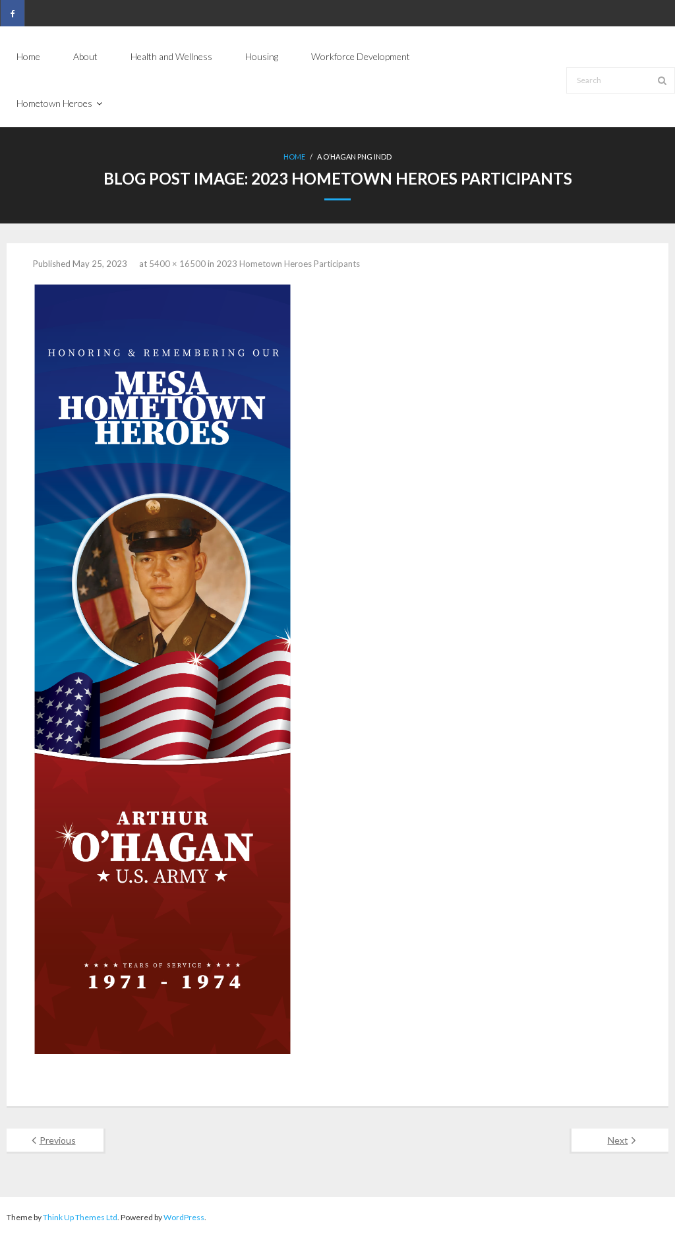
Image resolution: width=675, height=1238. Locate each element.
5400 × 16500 (177, 263)
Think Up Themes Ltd (80, 1217)
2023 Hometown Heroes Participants (288, 263)
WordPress (183, 1217)
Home (294, 156)
